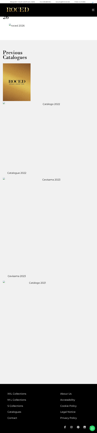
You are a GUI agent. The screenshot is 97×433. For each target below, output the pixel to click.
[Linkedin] (84, 427)
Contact (12, 417)
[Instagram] (71, 427)
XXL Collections (16, 393)
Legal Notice (68, 411)
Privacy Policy (68, 417)
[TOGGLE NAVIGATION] (79, 10)
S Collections (15, 405)
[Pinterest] (78, 427)
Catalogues (14, 411)
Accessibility (67, 399)
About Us (65, 393)
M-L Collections (16, 399)
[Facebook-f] (65, 427)
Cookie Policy (68, 405)
